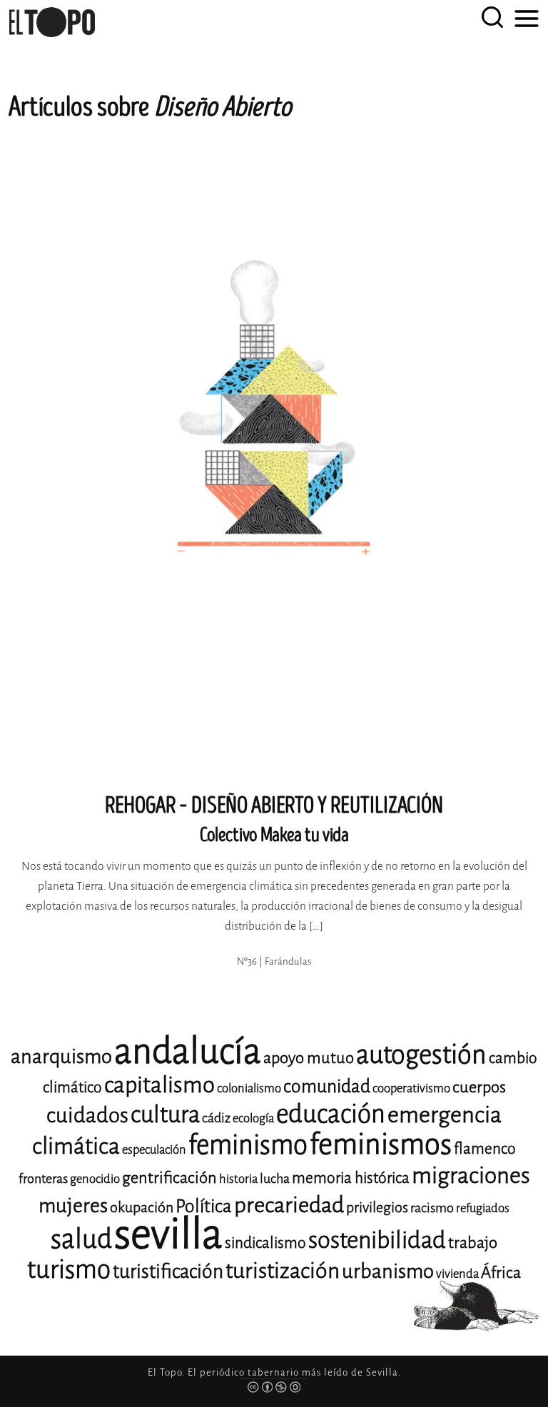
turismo (69, 1269)
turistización (282, 1270)
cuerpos (479, 1087)
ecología (253, 1118)
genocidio (95, 1179)
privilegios (377, 1207)
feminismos (381, 1144)
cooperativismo (411, 1088)
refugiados (482, 1208)
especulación (154, 1150)
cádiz (216, 1118)
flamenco (485, 1149)
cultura (165, 1114)
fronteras (43, 1178)
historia (238, 1179)
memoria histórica (351, 1178)
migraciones (471, 1175)
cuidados (87, 1115)
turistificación (168, 1271)
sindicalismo (265, 1243)
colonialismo (249, 1088)
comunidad (326, 1086)
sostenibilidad (377, 1240)
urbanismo (388, 1271)
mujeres (73, 1205)
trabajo (472, 1242)
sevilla (168, 1234)
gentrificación (169, 1177)
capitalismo (159, 1084)
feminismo (248, 1144)
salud (81, 1238)
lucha (275, 1178)
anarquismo (61, 1056)
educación (330, 1114)
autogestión (421, 1054)
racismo (432, 1207)
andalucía (187, 1051)
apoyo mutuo (308, 1057)
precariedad (289, 1205)
